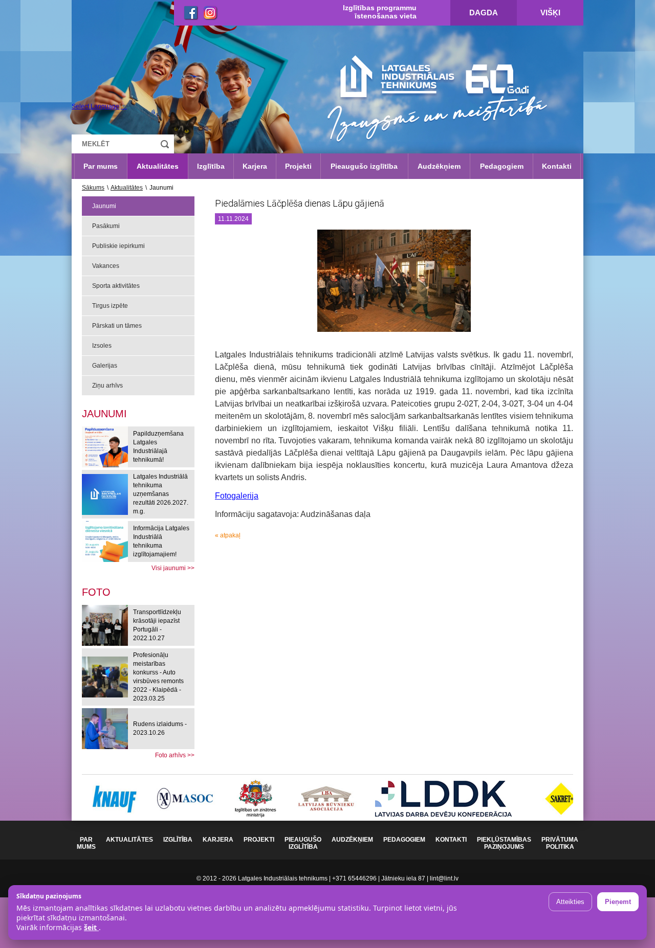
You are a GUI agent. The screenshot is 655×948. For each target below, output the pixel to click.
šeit (91, 927)
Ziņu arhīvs (107, 385)
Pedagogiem (501, 166)
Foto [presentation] (96, 592)
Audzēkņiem (439, 166)
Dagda (483, 12)
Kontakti (557, 166)
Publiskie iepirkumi (118, 246)
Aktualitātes (158, 166)
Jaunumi (104, 206)
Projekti (298, 166)
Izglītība (211, 166)
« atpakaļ (228, 535)
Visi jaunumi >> (172, 568)
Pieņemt (618, 902)
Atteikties (570, 902)
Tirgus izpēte (110, 305)
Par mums (100, 166)
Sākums (93, 187)
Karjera (255, 166)
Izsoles (102, 345)
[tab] (96, 592)
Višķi (550, 12)
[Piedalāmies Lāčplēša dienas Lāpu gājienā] (394, 285)
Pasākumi (106, 226)
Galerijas (104, 365)
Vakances (105, 265)
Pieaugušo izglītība (364, 166)
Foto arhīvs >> (174, 755)
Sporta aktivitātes (116, 285)
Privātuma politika (559, 843)
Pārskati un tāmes (117, 325)
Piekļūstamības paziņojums (504, 843)
